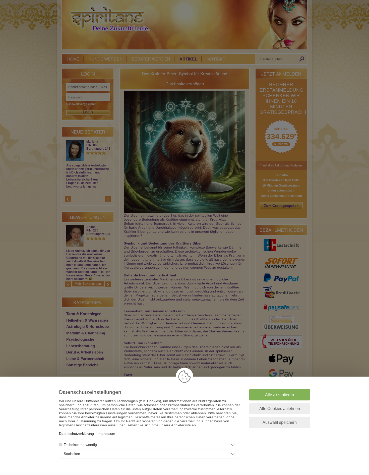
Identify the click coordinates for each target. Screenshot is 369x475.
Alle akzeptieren (279, 395)
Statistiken (72, 454)
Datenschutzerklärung (76, 434)
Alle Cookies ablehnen (279, 408)
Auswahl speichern (280, 422)
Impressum (106, 434)
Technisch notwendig (80, 445)
